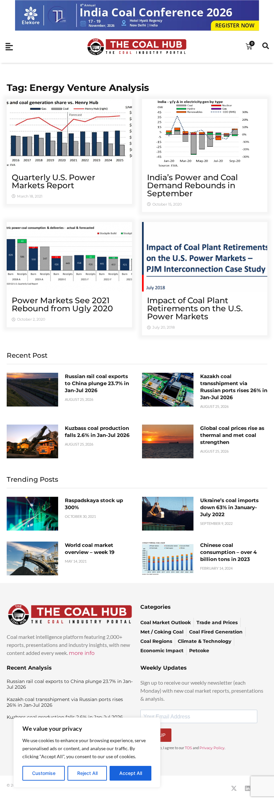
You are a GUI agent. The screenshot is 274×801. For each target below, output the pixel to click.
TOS (188, 748)
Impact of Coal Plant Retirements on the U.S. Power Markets (195, 308)
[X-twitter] (234, 788)
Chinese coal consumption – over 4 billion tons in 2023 (228, 552)
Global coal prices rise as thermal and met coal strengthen (232, 435)
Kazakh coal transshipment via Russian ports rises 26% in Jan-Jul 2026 (65, 702)
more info (82, 653)
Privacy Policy (212, 748)
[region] (86, 752)
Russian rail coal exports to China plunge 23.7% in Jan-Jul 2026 (97, 383)
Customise (43, 773)
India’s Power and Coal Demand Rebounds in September (192, 185)
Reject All (87, 773)
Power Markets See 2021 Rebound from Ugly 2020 (62, 304)
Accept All (130, 773)
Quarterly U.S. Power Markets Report (53, 181)
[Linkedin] (248, 788)
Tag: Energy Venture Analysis (78, 87)
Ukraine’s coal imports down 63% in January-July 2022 (229, 507)
